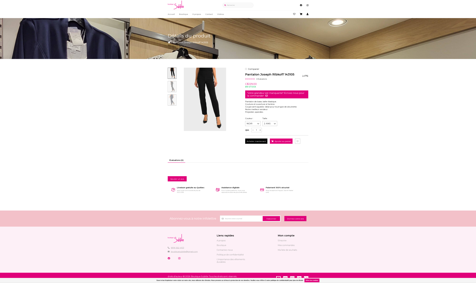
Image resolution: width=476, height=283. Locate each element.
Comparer (253, 69)
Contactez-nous (225, 250)
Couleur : (249, 118)
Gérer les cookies (312, 280)
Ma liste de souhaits (287, 250)
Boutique (183, 14)
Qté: (247, 130)
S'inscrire (282, 240)
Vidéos (220, 14)
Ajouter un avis (177, 179)
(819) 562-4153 (177, 248)
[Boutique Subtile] (176, 8)
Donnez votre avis (295, 219)
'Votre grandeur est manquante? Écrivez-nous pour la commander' (275, 94)
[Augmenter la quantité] (260, 130)
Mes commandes (286, 245)
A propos (221, 240)
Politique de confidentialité (230, 255)
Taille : (265, 118)
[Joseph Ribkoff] (305, 76)
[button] (172, 73)
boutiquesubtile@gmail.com (184, 251)
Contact (209, 14)
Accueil (171, 14)
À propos (196, 14)
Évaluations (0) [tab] (176, 160)
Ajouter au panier (283, 141)
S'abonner (271, 219)
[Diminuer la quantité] (252, 130)
